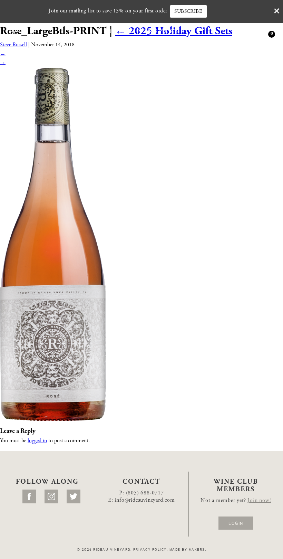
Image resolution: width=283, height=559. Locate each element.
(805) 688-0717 (145, 493)
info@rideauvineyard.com (145, 500)
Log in (242, 34)
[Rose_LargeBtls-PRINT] (53, 244)
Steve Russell (13, 45)
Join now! (259, 500)
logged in (37, 441)
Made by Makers (187, 549)
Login (235, 523)
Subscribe (188, 11)
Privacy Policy (150, 549)
